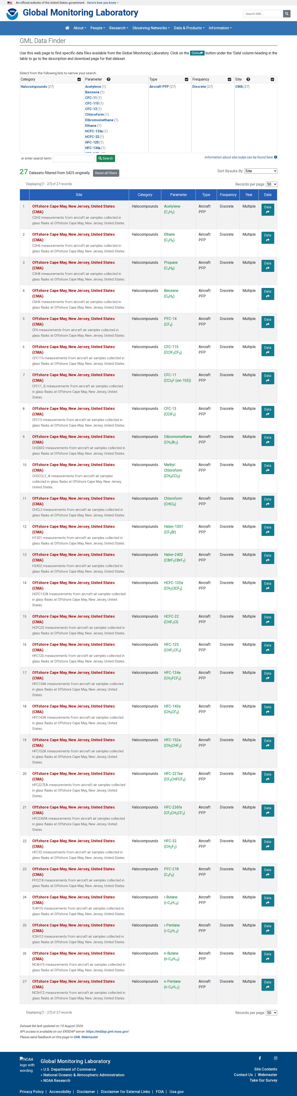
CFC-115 (92, 103)
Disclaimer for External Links (125, 1091)
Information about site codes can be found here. (239, 157)
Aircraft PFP (159, 87)
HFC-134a (92, 148)
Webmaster (267, 1075)
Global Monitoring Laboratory (80, 12)
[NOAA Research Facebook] (253, 1058)
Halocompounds (34, 87)
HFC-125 (92, 142)
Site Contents (265, 1069)
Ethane (91, 126)
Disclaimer (86, 1091)
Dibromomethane (99, 120)
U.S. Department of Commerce (69, 1069)
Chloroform (94, 115)
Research (117, 28)
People (96, 28)
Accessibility (60, 1091)
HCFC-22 (92, 137)
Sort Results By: (230, 171)
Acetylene (93, 87)
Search (107, 158)
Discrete (199, 87)
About (79, 28)
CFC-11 (91, 98)
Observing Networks (149, 28)
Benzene (92, 92)
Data (267, 207)
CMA (239, 87)
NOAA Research (56, 1080)
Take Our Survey (263, 1080)
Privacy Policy (32, 1091)
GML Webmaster (86, 1037)
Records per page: (250, 184)
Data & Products (188, 28)
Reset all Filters (106, 173)
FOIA (160, 1091)
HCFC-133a (94, 131)
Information (219, 28)
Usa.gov (177, 1091)
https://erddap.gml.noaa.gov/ (107, 1031)
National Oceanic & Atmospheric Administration (83, 1075)
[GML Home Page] (67, 28)
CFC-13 (91, 109)
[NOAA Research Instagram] (269, 1058)
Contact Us (243, 1075)
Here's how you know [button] (101, 2)
